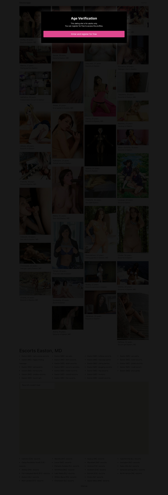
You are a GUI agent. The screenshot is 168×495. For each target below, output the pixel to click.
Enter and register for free (84, 34)
